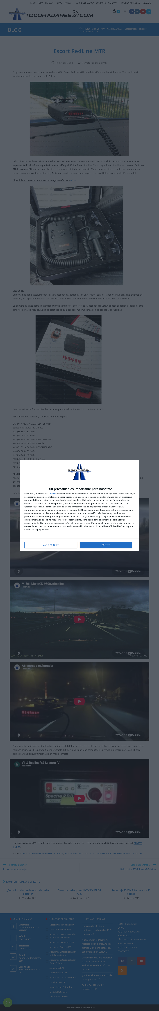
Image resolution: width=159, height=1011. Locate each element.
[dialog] (79, 505)
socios (53, 494)
